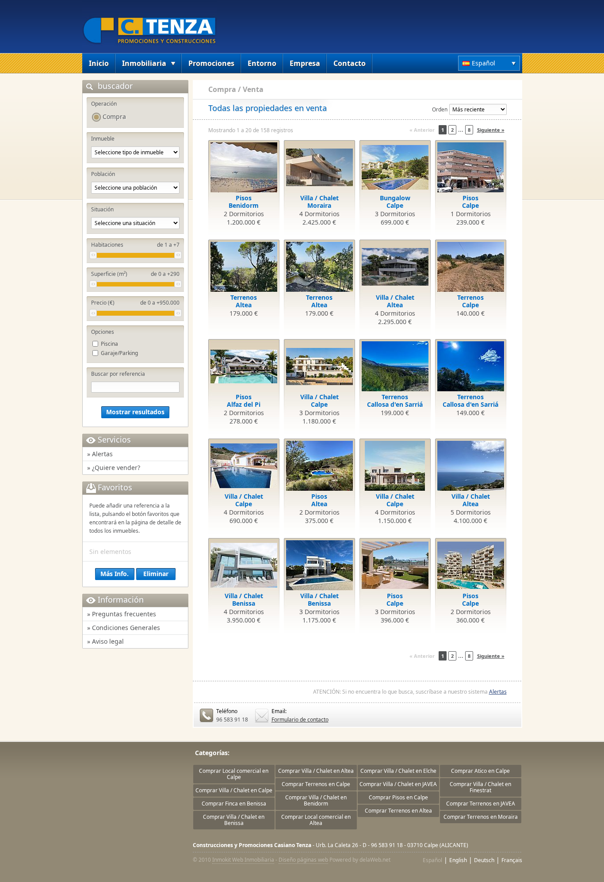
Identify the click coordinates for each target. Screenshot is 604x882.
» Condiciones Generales (123, 627)
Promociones (211, 63)
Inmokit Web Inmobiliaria (243, 859)
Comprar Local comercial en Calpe (233, 774)
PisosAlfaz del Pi (243, 401)
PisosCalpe (470, 202)
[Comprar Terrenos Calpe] (470, 267)
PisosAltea (319, 500)
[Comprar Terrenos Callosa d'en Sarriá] (395, 366)
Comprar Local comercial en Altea (316, 820)
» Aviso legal (105, 641)
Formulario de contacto (300, 719)
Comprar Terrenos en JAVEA (480, 803)
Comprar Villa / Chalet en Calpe (233, 790)
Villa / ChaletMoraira (319, 202)
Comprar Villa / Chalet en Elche (398, 771)
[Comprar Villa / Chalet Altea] (395, 267)
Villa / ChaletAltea (395, 301)
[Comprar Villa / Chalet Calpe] (319, 366)
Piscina (109, 343)
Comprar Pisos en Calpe (398, 797)
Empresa (305, 63)
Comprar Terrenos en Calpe (316, 784)
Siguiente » (491, 129)
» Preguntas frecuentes (121, 614)
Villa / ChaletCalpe (319, 401)
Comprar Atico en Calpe (480, 771)
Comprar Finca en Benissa (234, 803)
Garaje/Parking (119, 353)
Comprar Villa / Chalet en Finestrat (480, 787)
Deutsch (484, 860)
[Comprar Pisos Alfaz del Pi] (243, 366)
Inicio (99, 63)
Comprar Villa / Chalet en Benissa (233, 820)
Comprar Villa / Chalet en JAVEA (398, 784)
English (458, 860)
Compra (114, 116)
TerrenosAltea (243, 301)
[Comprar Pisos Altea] (319, 466)
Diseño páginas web (303, 859)
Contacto (349, 63)
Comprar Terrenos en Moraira (480, 817)
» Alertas (100, 454)
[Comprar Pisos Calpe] (470, 167)
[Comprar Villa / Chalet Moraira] (319, 167)
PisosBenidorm (244, 202)
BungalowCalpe (395, 202)
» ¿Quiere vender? (113, 467)
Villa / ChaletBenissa (244, 599)
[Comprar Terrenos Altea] (243, 267)
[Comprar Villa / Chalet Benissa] (243, 565)
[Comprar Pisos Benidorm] (243, 167)
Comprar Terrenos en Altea (398, 810)
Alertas (498, 691)
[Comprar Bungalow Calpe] (395, 167)
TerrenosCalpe (470, 301)
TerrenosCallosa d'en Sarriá (395, 401)
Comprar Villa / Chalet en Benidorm (316, 800)
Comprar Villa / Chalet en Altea (316, 771)
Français (511, 860)
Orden (439, 109)
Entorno (262, 63)
